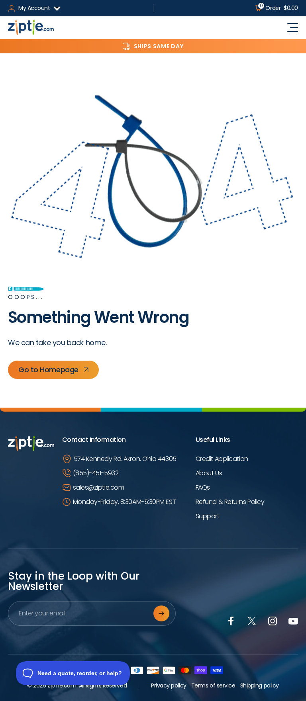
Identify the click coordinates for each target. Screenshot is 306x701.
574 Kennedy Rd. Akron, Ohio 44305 (125, 458)
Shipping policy (259, 685)
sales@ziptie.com (98, 487)
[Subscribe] (161, 613)
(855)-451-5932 (96, 473)
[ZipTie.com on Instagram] (272, 621)
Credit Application (222, 458)
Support (208, 516)
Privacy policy (168, 685)
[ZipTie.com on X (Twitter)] (252, 621)
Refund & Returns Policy (230, 501)
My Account (34, 8)
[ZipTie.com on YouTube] (293, 621)
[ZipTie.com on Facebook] (231, 621)
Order (279, 8)
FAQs (203, 487)
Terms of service (213, 685)
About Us (209, 473)
